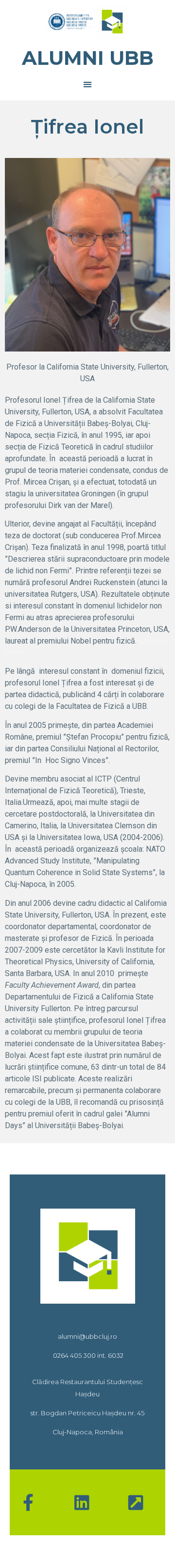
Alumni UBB (88, 58)
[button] (87, 84)
